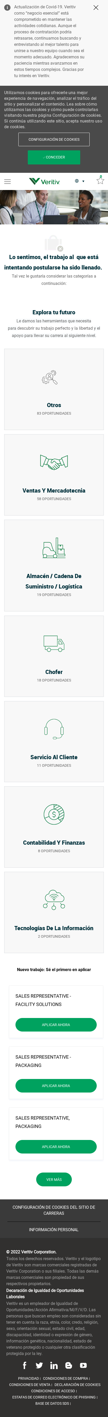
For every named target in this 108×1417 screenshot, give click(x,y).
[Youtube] (82, 1364)
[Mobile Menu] (7, 181)
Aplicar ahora (69, 1024)
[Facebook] (25, 1364)
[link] (46, 181)
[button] (54, 139)
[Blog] (68, 1364)
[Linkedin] (54, 1364)
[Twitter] (39, 1364)
